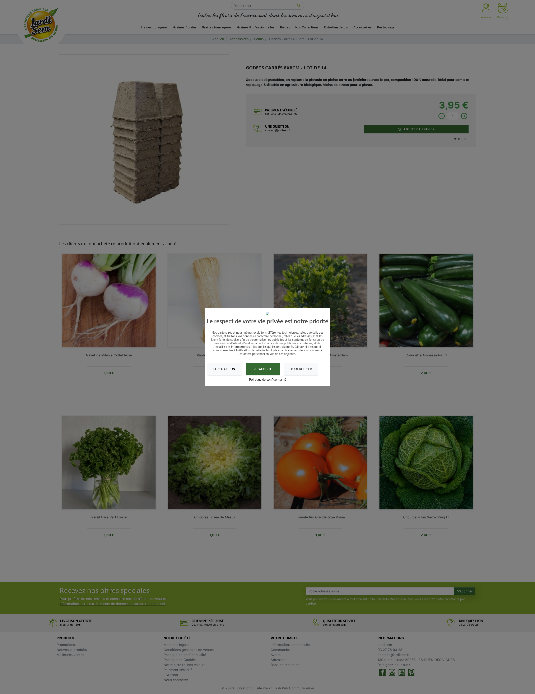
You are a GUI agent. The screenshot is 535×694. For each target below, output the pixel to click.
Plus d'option (224, 369)
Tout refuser (301, 369)
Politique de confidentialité (267, 379)
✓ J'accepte (263, 369)
